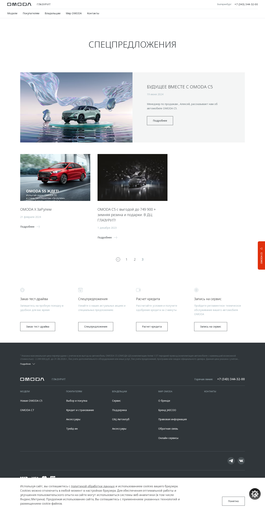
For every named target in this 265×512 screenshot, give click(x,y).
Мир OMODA (74, 13)
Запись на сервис (210, 326)
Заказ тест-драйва (37, 326)
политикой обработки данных (93, 486)
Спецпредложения (95, 326)
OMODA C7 (27, 410)
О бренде (164, 400)
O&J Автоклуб (120, 419)
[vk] (241, 460)
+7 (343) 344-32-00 (246, 4)
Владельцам (52, 13)
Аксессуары (73, 419)
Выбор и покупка (76, 400)
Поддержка (119, 410)
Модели (12, 13)
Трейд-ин (72, 428)
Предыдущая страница (118, 259)
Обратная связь (168, 428)
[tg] (231, 460)
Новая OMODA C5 (31, 400)
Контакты (93, 13)
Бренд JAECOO (167, 410)
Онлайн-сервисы (168, 438)
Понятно (233, 501)
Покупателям (31, 13)
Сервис (116, 400)
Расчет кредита (152, 326)
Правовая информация (172, 419)
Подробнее (160, 120)
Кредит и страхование (80, 410)
